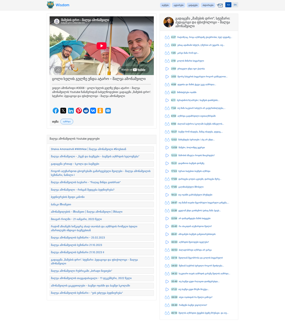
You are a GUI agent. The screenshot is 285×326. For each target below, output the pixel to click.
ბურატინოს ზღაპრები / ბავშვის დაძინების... (198, 100)
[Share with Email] (108, 110)
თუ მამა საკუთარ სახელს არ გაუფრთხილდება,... (201, 108)
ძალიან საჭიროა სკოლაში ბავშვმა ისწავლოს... (201, 123)
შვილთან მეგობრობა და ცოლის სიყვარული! (201, 257)
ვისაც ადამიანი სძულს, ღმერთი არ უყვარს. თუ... (201, 45)
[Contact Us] (219, 7)
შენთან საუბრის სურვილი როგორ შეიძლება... (201, 265)
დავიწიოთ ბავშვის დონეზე (191, 163)
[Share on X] (63, 110)
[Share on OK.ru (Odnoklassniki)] (100, 110)
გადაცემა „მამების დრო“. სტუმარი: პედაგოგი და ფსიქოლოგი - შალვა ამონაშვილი (94, 261)
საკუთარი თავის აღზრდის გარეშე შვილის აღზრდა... (204, 273)
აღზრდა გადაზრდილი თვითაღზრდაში (197, 116)
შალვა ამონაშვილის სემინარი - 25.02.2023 (78, 237)
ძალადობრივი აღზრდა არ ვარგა (195, 250)
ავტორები (178, 5)
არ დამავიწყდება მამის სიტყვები (194, 218)
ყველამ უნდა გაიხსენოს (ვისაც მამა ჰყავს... (199, 210)
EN (235, 4)
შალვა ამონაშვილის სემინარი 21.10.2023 (76, 244)
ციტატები (193, 5)
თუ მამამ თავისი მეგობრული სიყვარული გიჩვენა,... (204, 202)
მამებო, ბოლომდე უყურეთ (192, 147)
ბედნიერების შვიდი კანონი (68, 196)
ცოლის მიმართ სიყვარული (190, 60)
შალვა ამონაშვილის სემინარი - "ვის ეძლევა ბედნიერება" (87, 292)
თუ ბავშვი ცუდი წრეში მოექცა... (193, 289)
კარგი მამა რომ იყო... (188, 53)
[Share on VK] (93, 111)
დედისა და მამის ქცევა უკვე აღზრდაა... (197, 84)
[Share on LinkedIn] (71, 111)
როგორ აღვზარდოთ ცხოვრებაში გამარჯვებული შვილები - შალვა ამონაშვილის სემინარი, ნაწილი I (101, 173)
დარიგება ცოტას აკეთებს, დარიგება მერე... (199, 179)
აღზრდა (67, 121)
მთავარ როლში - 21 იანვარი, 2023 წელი (76, 219)
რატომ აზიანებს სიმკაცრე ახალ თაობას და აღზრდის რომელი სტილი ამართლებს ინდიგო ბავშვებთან (94, 228)
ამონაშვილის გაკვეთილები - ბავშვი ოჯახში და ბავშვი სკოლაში (90, 285)
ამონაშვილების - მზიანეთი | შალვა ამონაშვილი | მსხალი (86, 211)
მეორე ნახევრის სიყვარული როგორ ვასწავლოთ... (203, 76)
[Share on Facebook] (55, 110)
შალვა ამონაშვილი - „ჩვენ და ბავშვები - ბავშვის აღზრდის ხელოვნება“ (95, 156)
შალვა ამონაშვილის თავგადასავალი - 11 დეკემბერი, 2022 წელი (91, 278)
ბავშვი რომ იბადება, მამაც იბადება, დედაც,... (200, 131)
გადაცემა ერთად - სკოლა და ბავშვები (75, 163)
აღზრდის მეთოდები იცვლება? (194, 242)
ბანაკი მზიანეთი (61, 204)
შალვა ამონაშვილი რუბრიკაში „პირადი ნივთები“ (81, 270)
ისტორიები (208, 5)
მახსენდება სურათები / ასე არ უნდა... (196, 139)
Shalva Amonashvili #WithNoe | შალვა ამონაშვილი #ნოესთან (88, 149)
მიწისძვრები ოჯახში (186, 92)
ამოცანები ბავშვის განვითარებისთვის (197, 234)
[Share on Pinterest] (78, 110)
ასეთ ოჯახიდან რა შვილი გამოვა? (195, 297)
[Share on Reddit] (86, 111)
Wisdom (62, 5)
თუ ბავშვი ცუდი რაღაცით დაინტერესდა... (199, 281)
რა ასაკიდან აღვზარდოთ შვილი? (195, 226)
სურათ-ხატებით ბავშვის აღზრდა (194, 171)
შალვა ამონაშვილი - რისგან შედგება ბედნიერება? (82, 189)
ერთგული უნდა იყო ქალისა (191, 68)
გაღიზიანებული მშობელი (191, 187)
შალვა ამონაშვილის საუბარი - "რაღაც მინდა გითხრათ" (86, 182)
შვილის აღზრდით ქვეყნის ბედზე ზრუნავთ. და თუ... (203, 313)
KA (228, 4)
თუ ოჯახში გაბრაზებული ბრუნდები (195, 194)
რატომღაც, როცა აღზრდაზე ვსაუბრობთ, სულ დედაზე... (204, 37)
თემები (165, 5)
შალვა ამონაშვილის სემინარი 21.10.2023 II (77, 252)
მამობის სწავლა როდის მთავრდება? (196, 155)
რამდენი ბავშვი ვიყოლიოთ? (193, 305)
